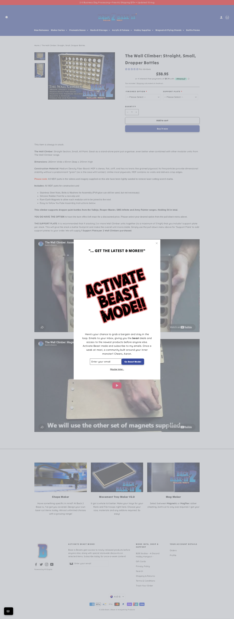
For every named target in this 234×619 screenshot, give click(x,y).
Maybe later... (117, 369)
